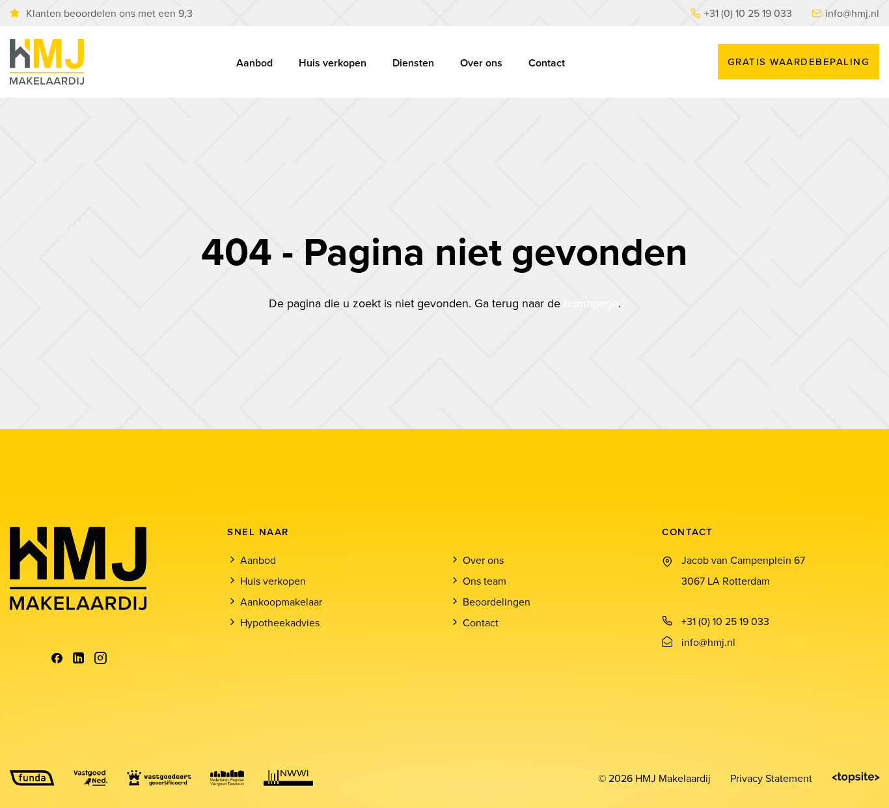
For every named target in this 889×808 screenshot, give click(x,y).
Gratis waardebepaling (799, 61)
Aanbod (254, 62)
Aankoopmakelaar (281, 601)
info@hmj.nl (852, 13)
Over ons (481, 62)
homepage (591, 303)
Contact (546, 62)
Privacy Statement (771, 778)
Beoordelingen (496, 601)
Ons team (484, 581)
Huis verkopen (332, 62)
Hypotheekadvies (280, 622)
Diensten (413, 62)
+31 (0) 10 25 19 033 (748, 13)
